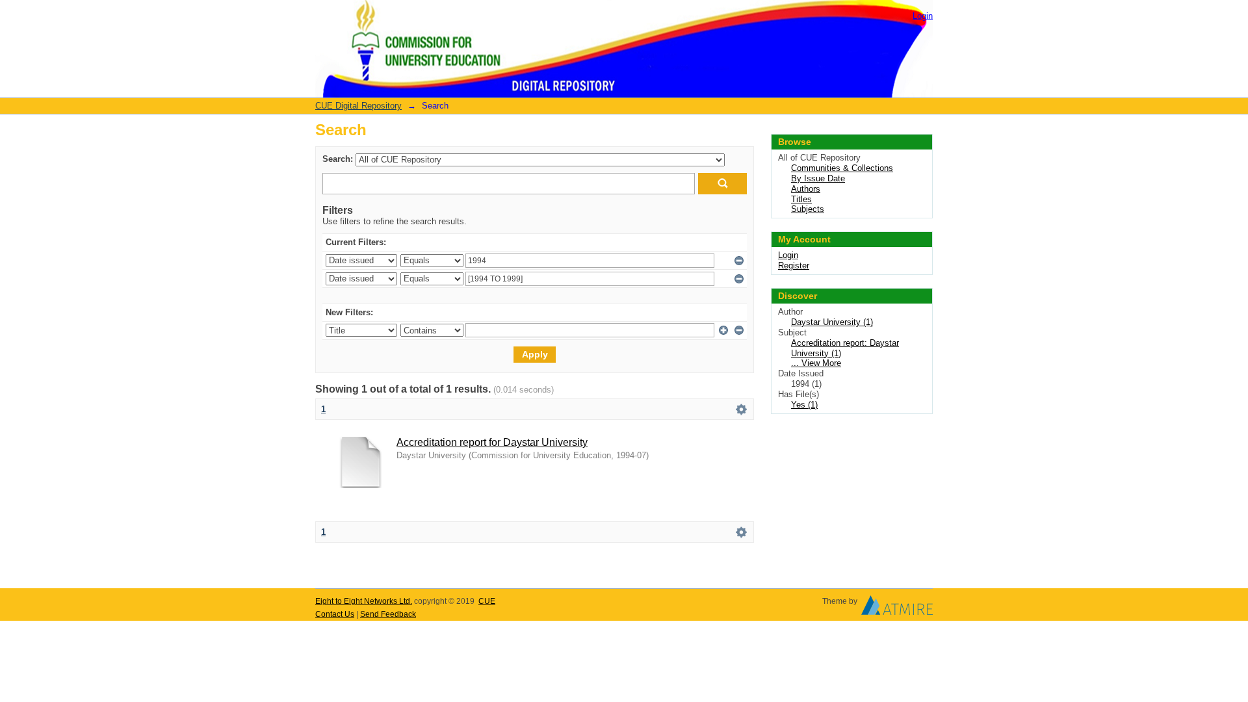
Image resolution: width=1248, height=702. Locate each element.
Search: (337, 159)
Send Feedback (388, 614)
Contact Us (334, 614)
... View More (816, 363)
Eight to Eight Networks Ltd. (363, 601)
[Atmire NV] (897, 608)
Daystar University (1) (832, 322)
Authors (805, 189)
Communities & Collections (842, 168)
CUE (486, 601)
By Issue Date (818, 178)
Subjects (807, 209)
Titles (801, 199)
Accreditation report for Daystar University (492, 442)
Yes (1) (804, 405)
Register (793, 265)
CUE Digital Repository (358, 105)
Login (923, 16)
